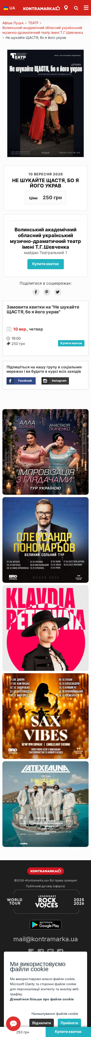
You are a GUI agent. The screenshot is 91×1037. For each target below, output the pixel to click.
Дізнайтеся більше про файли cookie (42, 999)
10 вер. (20, 329)
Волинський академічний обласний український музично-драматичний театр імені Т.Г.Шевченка (42, 30)
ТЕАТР (33, 23)
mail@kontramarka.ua (45, 939)
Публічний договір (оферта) (45, 886)
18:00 (16, 338)
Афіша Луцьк (13, 23)
